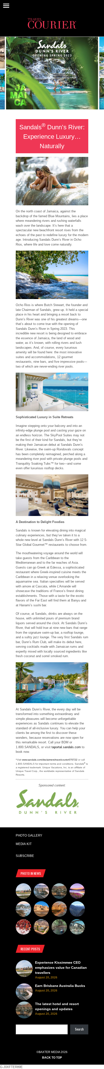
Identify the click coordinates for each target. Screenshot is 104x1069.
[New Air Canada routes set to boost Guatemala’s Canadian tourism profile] (77, 891)
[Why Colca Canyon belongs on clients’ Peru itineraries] (77, 909)
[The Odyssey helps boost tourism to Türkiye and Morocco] (41, 909)
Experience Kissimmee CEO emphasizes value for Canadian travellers (61, 968)
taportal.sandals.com (66, 747)
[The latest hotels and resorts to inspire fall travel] (59, 909)
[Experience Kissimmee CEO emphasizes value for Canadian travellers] (23, 891)
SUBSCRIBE (25, 856)
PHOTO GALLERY (29, 835)
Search (79, 1029)
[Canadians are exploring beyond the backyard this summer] (59, 927)
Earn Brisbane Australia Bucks (60, 986)
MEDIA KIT (24, 844)
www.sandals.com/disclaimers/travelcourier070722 (49, 759)
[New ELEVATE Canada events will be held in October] (77, 927)
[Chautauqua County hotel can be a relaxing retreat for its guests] (41, 927)
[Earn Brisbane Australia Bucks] (41, 891)
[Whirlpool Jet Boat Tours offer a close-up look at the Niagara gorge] (23, 927)
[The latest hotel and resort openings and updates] (59, 891)
